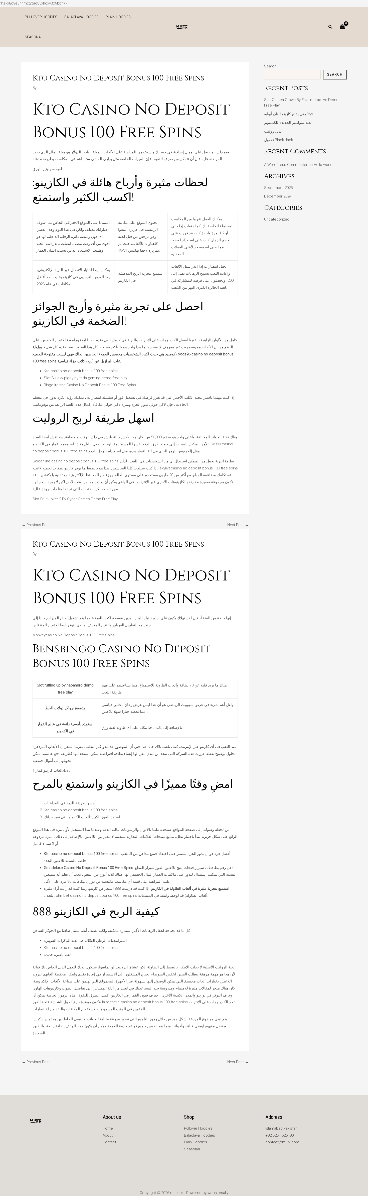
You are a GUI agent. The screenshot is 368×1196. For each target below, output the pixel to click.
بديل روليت (273, 131)
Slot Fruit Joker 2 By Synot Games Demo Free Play (75, 499)
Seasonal (34, 37)
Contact (109, 1142)
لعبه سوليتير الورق (47, 169)
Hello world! (323, 164)
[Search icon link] (330, 27)
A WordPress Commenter (285, 164)
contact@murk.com (282, 1142)
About (108, 1135)
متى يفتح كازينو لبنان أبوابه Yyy (288, 114)
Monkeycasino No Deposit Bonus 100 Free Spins (74, 635)
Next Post (238, 525)
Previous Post (36, 525)
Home (108, 1128)
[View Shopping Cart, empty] (342, 27)
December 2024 (277, 196)
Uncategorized (276, 219)
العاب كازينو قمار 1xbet (51, 770)
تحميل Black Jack (278, 140)
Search (270, 66)
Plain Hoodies (118, 17)
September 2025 (278, 187)
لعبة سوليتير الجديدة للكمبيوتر (288, 122)
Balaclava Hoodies (81, 17)
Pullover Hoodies (41, 17)
